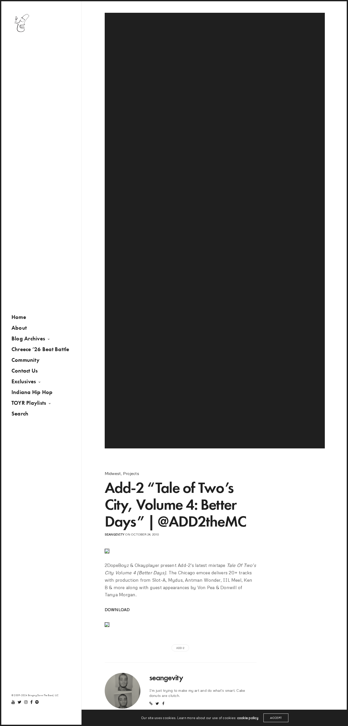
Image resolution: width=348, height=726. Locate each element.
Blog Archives (28, 338)
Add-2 (180, 647)
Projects (131, 473)
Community (25, 360)
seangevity (114, 534)
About (19, 327)
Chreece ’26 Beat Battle (40, 349)
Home (18, 317)
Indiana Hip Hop (32, 392)
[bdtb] (21, 23)
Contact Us (24, 370)
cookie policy (247, 718)
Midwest (113, 473)
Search (19, 413)
